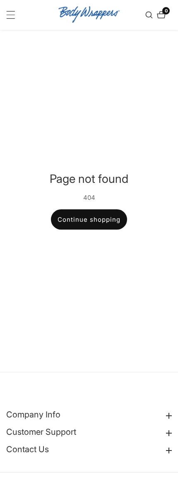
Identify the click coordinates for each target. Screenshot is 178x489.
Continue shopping (89, 219)
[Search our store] (150, 15)
